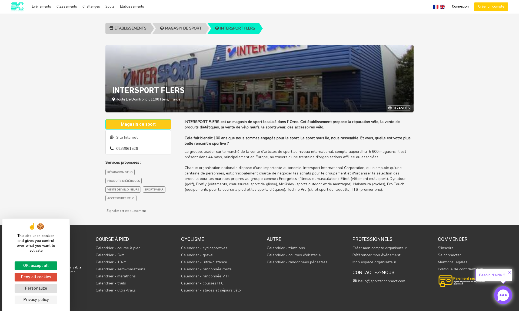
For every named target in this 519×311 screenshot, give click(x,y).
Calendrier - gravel (197, 255)
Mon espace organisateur (374, 262)
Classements (66, 7)
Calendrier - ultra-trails (116, 290)
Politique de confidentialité (461, 269)
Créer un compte (491, 7)
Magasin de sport (183, 28)
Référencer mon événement (376, 255)
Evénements (41, 7)
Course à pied (112, 239)
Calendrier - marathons (116, 276)
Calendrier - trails (111, 283)
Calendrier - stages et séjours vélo (211, 290)
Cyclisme (192, 239)
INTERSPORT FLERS (237, 28)
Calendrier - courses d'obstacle (294, 255)
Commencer (453, 239)
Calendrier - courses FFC (202, 283)
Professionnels (372, 239)
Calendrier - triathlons (286, 248)
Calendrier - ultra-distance (204, 262)
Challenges (91, 7)
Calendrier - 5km (110, 255)
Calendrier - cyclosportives (204, 248)
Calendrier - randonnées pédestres (297, 262)
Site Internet (126, 137)
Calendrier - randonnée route (206, 269)
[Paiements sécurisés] (462, 280)
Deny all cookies (36, 277)
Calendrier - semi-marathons (120, 269)
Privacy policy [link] (36, 300)
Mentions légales (452, 262)
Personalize (36, 288)
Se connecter (449, 255)
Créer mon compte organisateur (379, 248)
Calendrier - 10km (111, 262)
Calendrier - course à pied (118, 248)
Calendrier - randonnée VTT (205, 276)
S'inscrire (446, 248)
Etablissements (132, 7)
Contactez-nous (373, 272)
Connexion (460, 7)
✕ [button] (509, 272)
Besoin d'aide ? (492, 275)
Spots (110, 7)
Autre (274, 239)
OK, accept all (36, 266)
